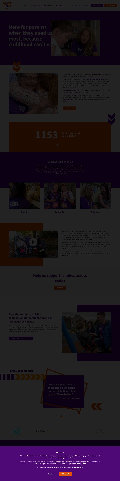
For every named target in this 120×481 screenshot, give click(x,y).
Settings (51, 474)
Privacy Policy (81, 464)
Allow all (65, 474)
